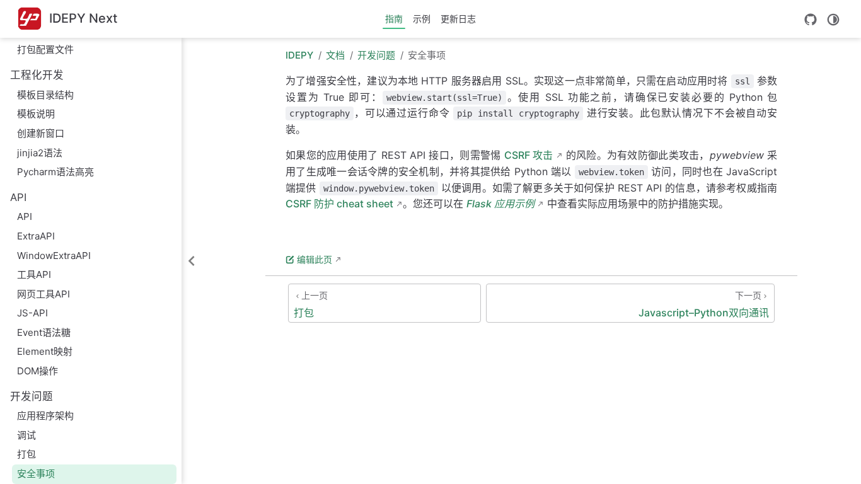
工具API (34, 274)
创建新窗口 (40, 133)
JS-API (32, 313)
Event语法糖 (44, 332)
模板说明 (36, 114)
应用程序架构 (45, 416)
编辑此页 (314, 259)
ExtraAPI (36, 236)
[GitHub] (810, 19)
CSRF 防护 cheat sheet (339, 203)
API (24, 216)
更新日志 (458, 18)
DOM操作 (37, 371)
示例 (421, 18)
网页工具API (43, 294)
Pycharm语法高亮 (55, 172)
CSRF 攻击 (528, 155)
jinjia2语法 (39, 153)
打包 (26, 454)
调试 (26, 435)
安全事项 (36, 474)
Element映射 (44, 351)
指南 (394, 18)
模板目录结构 (45, 95)
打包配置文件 (45, 49)
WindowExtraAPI (54, 256)
